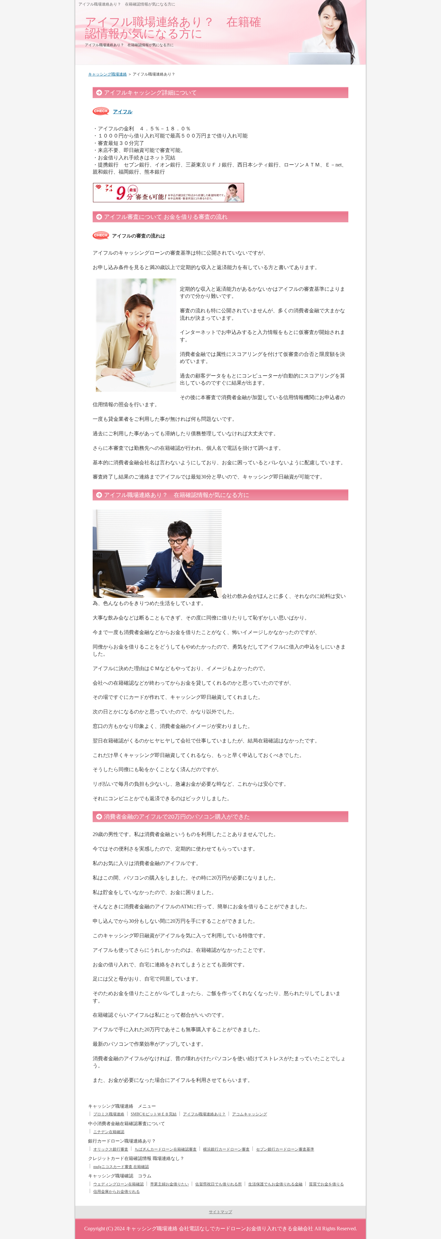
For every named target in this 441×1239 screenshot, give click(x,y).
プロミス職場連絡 (108, 1114)
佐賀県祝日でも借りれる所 (218, 1184)
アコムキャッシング (249, 1114)
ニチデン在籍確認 (108, 1132)
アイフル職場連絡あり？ (204, 1114)
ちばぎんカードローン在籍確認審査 (166, 1149)
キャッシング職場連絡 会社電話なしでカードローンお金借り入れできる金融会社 (219, 1228)
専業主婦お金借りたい (169, 1184)
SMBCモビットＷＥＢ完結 (154, 1114)
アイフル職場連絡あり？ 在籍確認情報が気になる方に (173, 27)
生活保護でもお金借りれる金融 (275, 1184)
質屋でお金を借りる (326, 1184)
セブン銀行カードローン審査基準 (285, 1149)
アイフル (122, 111)
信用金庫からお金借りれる (116, 1191)
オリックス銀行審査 (110, 1149)
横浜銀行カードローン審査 (226, 1149)
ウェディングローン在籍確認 (118, 1184)
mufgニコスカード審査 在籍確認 (121, 1166)
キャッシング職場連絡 (107, 74)
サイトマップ (220, 1212)
